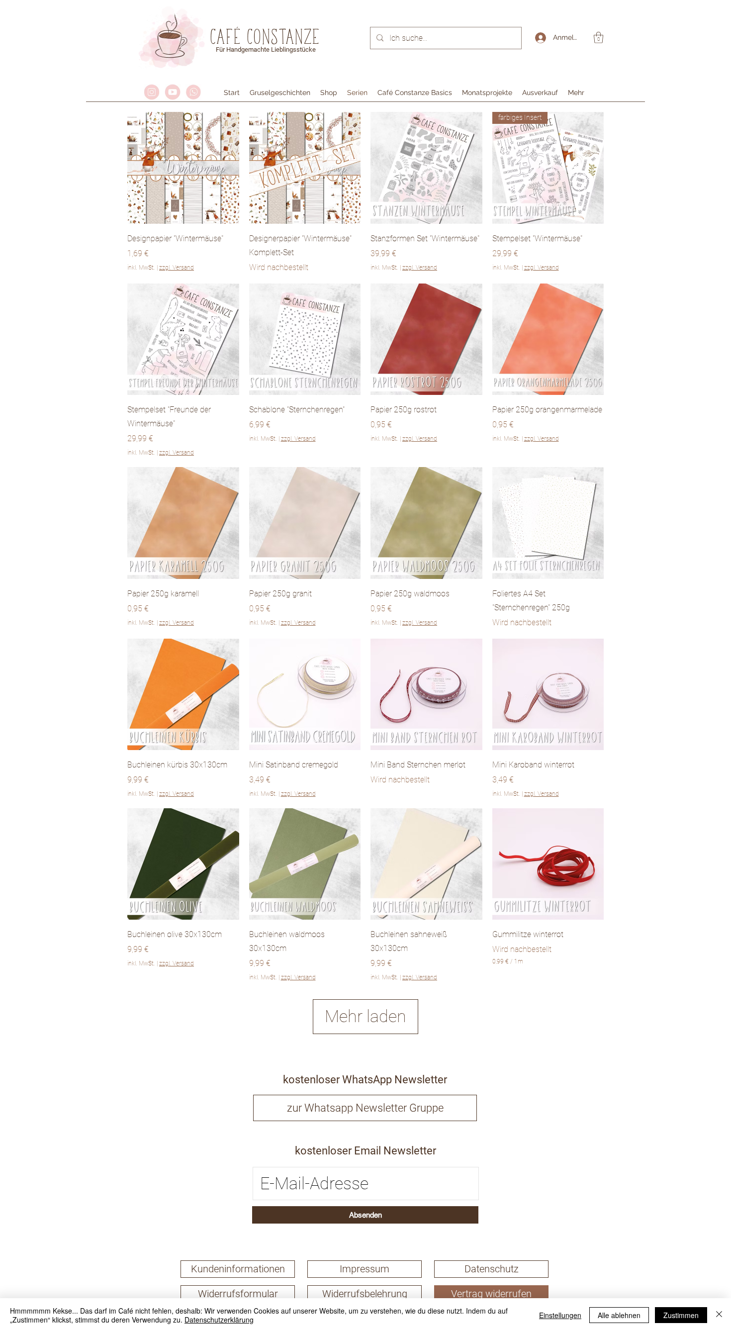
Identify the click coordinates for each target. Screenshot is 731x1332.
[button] (598, 37)
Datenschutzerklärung (219, 1320)
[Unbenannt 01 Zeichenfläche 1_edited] (193, 92)
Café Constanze (266, 36)
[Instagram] (152, 92)
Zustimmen (681, 1315)
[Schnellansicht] (183, 168)
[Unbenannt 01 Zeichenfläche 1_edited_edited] (173, 92)
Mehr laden (365, 1016)
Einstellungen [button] (560, 1315)
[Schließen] (719, 1315)
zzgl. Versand (176, 267)
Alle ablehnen (619, 1315)
